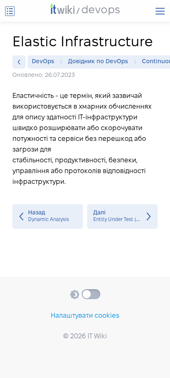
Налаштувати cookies (85, 316)
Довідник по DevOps (98, 61)
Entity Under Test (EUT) (122, 216)
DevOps (43, 61)
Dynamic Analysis (47, 216)
